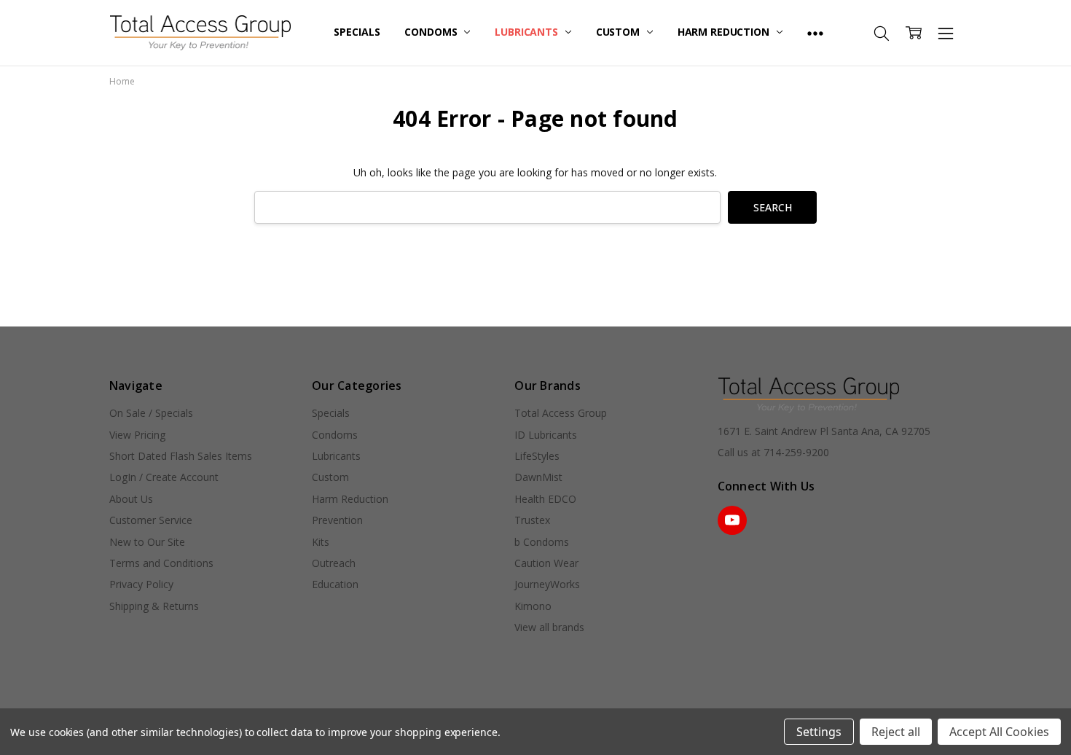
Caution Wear (546, 563)
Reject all (895, 732)
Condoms (432, 32)
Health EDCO (545, 499)
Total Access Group (560, 413)
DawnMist (538, 477)
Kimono (533, 606)
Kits (320, 542)
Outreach (334, 563)
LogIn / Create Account (164, 477)
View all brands (549, 627)
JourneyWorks (547, 584)
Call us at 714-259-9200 (773, 452)
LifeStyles (537, 456)
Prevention (337, 520)
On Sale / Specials (151, 413)
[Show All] (815, 33)
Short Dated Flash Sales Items (180, 456)
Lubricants (527, 32)
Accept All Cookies (999, 732)
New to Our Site (147, 542)
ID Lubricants (545, 435)
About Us (131, 499)
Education (335, 584)
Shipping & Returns (154, 606)
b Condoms (541, 542)
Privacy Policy (141, 584)
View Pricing (137, 435)
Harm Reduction (725, 32)
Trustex (532, 520)
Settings (819, 732)
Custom (619, 32)
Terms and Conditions (161, 563)
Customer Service (150, 520)
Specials (357, 32)
